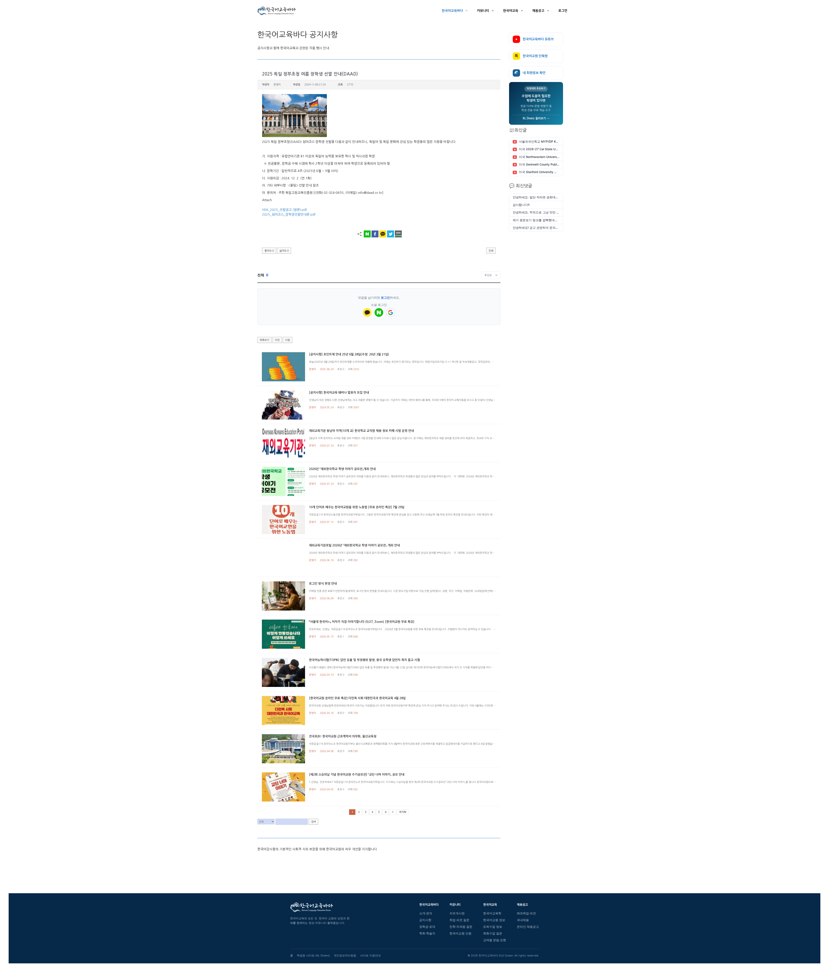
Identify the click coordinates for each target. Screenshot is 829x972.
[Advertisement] (378, 866)
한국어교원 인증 (460, 933)
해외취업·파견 (526, 913)
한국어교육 (510, 10)
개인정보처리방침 (345, 955)
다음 (287, 340)
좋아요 (269, 250)
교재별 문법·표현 (494, 940)
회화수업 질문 (492, 933)
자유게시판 (457, 913)
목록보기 (264, 340)
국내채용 (523, 920)
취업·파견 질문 (459, 920)
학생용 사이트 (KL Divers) (313, 955)
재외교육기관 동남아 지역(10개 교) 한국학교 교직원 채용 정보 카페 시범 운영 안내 (361, 430)
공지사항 (425, 920)
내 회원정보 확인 (530, 73)
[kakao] (367, 312)
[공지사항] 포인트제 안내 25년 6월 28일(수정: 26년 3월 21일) (349, 354)
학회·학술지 (427, 933)
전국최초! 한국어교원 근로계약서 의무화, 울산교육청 (342, 736)
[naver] (378, 312)
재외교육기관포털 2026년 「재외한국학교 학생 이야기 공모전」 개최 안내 (354, 545)
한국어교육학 (492, 913)
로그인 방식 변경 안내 (323, 583)
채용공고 (538, 10)
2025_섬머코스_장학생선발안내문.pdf (288, 214)
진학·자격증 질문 (460, 926)
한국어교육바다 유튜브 (538, 39)
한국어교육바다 (452, 10)
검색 (313, 822)
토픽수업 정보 (492, 926)
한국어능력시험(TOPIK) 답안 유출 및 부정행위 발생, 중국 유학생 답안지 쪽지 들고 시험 (364, 659)
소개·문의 (425, 913)
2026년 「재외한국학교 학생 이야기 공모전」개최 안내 (342, 468)
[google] (390, 312)
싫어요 (284, 250)
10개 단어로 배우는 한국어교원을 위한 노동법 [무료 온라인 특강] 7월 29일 (356, 507)
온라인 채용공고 (528, 926)
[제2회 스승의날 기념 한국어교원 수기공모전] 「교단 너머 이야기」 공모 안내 (356, 774)
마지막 (402, 812)
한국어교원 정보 (494, 920)
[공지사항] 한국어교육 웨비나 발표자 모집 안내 (339, 392)
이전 (277, 340)
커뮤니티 (483, 10)
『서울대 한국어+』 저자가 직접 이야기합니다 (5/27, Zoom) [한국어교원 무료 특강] (361, 621)
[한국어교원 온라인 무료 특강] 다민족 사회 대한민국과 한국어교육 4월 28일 (357, 698)
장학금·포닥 (427, 926)
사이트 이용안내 (370, 955)
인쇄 (491, 250)
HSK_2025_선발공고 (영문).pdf (284, 209)
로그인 (562, 10)
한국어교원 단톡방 (531, 56)
